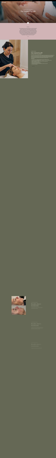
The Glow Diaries (31, 2)
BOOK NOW (28, 13)
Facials (27, 2)
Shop (19, 2)
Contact (36, 2)
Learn (22, 2)
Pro (24, 2)
